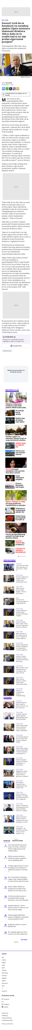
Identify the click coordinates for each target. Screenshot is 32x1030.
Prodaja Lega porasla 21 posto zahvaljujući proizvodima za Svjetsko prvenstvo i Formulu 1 (18, 869)
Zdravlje (4, 970)
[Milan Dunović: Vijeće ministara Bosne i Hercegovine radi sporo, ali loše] (9, 670)
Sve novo (24, 940)
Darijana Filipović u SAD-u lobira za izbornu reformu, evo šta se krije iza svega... (22, 705)
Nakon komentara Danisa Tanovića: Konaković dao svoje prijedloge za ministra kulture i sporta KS (22, 819)
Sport (3, 968)
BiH (17, 598)
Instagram (6, 1004)
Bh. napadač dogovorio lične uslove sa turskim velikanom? (18, 933)
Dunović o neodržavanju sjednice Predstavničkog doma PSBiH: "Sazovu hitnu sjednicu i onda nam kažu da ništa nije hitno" (22, 693)
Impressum (5, 1013)
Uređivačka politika (7, 1020)
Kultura (4, 981)
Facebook (6, 999)
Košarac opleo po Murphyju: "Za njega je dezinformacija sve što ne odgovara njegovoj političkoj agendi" (22, 796)
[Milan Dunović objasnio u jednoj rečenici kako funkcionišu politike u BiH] (9, 681)
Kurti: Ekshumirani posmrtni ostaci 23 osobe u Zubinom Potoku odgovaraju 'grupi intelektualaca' (17, 848)
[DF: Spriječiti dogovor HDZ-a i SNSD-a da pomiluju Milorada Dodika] (9, 739)
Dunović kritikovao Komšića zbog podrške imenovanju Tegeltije (22, 613)
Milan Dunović (7, 351)
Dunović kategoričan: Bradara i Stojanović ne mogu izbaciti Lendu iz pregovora (22, 647)
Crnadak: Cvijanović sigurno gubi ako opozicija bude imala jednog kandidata (22, 716)
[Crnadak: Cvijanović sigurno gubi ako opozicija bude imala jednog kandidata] (9, 716)
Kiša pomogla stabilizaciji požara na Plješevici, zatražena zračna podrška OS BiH (18, 917)
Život (3, 986)
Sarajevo (4, 975)
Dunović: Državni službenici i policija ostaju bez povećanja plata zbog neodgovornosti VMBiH (22, 658)
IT (2, 988)
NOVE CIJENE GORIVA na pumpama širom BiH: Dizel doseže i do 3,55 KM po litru (17, 889)
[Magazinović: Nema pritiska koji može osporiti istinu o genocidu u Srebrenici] (9, 773)
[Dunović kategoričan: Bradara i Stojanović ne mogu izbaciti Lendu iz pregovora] (9, 647)
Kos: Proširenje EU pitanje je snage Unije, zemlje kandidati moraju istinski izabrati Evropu (18, 879)
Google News (17, 346)
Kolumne (4, 991)
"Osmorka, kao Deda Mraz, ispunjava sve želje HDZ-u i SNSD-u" (22, 568)
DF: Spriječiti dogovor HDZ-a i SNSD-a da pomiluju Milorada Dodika (22, 739)
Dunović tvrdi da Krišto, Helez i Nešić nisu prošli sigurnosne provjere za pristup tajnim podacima (22, 624)
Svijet (3, 965)
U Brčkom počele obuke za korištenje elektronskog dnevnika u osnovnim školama (18, 898)
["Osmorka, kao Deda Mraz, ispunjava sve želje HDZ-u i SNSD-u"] (9, 567)
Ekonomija (5, 973)
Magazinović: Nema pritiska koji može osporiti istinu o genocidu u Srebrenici (22, 773)
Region (4, 962)
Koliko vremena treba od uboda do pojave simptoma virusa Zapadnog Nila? (17, 858)
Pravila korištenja (7, 1018)
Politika (5, 20)
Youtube (5, 1007)
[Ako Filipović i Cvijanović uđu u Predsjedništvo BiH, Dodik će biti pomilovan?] (9, 785)
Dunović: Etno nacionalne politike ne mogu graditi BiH (22, 601)
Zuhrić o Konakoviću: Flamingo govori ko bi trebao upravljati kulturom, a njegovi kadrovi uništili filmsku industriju (22, 808)
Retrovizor (5, 983)
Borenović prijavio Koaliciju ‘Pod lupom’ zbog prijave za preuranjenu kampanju (22, 762)
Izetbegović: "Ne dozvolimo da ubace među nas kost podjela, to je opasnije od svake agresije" (22, 830)
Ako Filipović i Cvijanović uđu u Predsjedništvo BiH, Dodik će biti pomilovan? (21, 785)
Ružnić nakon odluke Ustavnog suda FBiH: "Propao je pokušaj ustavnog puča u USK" (22, 750)
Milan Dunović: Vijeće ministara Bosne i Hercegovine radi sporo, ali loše (22, 670)
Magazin (4, 978)
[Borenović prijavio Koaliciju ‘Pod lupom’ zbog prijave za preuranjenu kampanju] (9, 762)
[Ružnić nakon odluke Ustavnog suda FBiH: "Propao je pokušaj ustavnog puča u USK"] (9, 750)
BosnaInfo (9, 83)
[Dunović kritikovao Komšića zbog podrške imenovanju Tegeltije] (9, 612)
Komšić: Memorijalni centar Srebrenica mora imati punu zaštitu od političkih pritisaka (22, 728)
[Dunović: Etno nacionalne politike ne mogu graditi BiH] (9, 601)
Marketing (5, 1015)
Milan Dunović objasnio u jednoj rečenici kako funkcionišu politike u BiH (22, 681)
